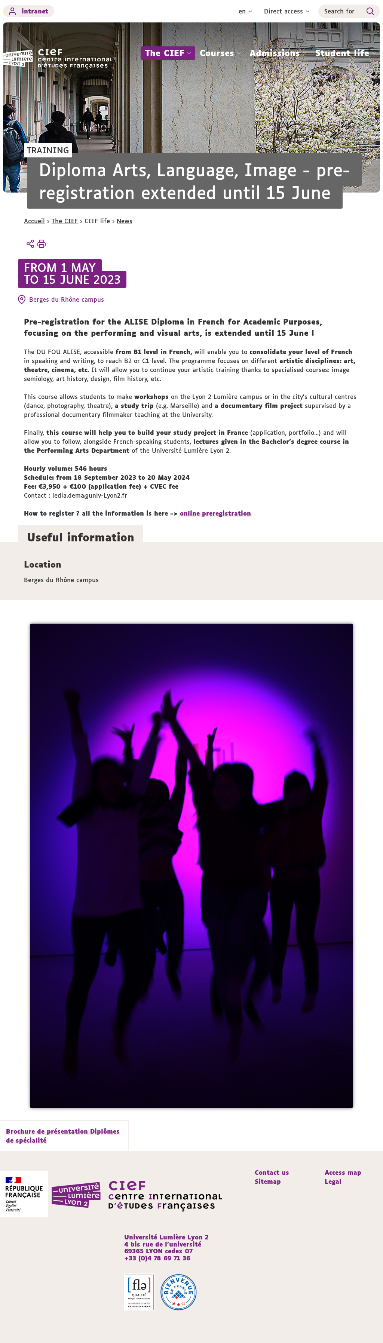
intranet (35, 11)
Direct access (283, 11)
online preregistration (215, 513)
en (242, 11)
